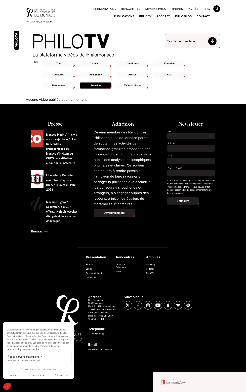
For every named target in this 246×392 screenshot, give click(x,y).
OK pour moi (62, 375)
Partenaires (91, 277)
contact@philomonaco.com (100, 349)
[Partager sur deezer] (178, 305)
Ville (170, 156)
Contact (203, 16)
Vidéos (39, 21)
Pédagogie (95, 74)
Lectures (59, 74)
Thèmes (177, 8)
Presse (132, 74)
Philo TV (145, 16)
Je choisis (38, 375)
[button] (7, 386)
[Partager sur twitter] (128, 305)
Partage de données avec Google (24, 360)
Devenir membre (114, 212)
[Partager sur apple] (168, 305)
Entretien (169, 63)
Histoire (89, 264)
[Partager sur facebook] (138, 305)
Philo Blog (183, 16)
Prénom (171, 143)
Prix (206, 8)
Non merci (15, 375)
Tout (58, 63)
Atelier (95, 63)
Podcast (163, 16)
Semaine (96, 85)
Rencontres (130, 8)
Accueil (30, 21)
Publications (124, 16)
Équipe (89, 269)
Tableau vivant (132, 85)
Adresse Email (175, 168)
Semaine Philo (155, 8)
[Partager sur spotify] (188, 305)
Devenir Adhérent (94, 273)
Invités (193, 8)
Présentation (103, 8)
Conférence (132, 63)
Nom (170, 131)
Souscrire (183, 201)
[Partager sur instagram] (148, 305)
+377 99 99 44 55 (96, 334)
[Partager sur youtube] (158, 305)
